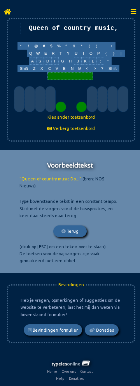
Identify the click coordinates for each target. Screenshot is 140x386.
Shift (24, 68)
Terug (72, 231)
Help (60, 379)
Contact (86, 372)
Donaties (104, 330)
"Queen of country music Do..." (50, 179)
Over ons (69, 372)
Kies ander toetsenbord (71, 117)
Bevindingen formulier (55, 330)
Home (52, 372)
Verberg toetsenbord (73, 128)
